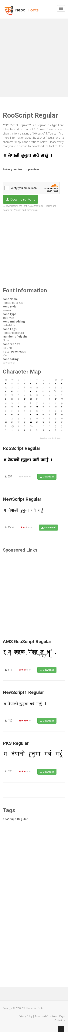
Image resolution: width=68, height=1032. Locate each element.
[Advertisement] (34, 56)
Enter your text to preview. (21, 169)
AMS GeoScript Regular (27, 641)
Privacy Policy (25, 1016)
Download (48, 476)
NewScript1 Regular (23, 692)
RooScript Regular (21, 448)
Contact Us (59, 1020)
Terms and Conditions (46, 1016)
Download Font (22, 199)
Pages (62, 1016)
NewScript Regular (22, 499)
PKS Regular (16, 743)
